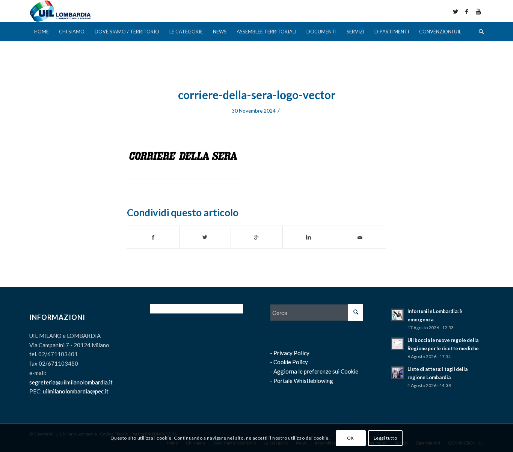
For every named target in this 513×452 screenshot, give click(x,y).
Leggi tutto (385, 437)
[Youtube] (478, 11)
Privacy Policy (291, 353)
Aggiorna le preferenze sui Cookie (315, 371)
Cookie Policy (290, 362)
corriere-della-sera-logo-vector (256, 94)
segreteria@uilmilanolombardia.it (71, 382)
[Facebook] (466, 11)
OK (350, 437)
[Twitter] (455, 11)
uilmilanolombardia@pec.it (76, 391)
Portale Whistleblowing (303, 380)
